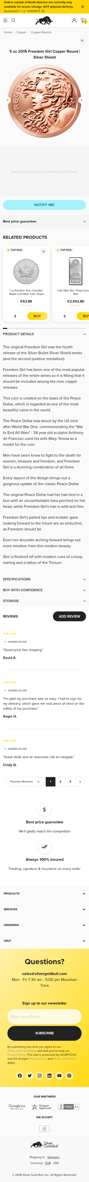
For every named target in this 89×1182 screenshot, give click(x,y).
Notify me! (44, 205)
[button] (44, 221)
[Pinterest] (69, 1076)
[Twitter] (30, 1076)
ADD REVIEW (69, 616)
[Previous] (7, 100)
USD (56, 1163)
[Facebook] (20, 1076)
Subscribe (44, 1033)
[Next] (81, 100)
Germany (53, 1157)
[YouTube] (59, 1076)
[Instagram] (40, 1076)
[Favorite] (82, 41)
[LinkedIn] (49, 1076)
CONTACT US (36, 11)
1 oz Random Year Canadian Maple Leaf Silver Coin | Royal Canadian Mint (26, 292)
